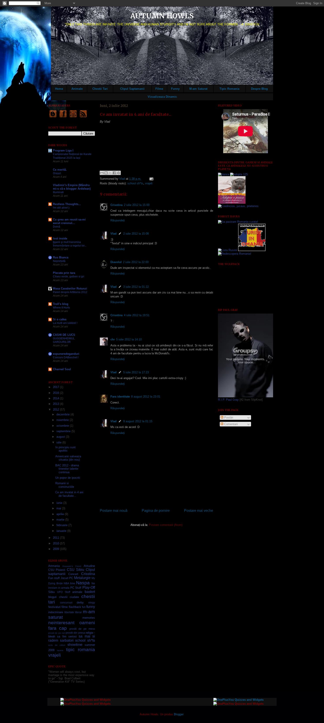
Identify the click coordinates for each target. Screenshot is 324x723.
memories (88, 617)
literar (78, 612)
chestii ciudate (69, 597)
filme (64, 607)
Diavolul (116, 262)
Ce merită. (60, 169)
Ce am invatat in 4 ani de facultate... (69, 494)
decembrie (63, 414)
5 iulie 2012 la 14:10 (129, 339)
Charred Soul (62, 369)
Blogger (178, 714)
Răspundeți (117, 220)
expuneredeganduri (66, 353)
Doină (56, 226)
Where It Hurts (61, 307)
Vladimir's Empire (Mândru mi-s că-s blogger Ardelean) (72, 186)
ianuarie (61, 530)
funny (90, 607)
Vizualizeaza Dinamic (162, 96)
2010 (56, 543)
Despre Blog (259, 88)
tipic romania (80, 649)
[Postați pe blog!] (106, 173)
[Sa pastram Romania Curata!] (238, 221)
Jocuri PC (67, 578)
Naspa (83, 582)
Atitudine (89, 566)
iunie (59, 502)
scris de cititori (56, 645)
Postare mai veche (198, 510)
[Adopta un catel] (238, 206)
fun (84, 606)
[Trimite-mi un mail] (73, 117)
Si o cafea (59, 319)
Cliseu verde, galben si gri (68, 276)
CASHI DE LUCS (64, 334)
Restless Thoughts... (67, 204)
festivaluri (54, 607)
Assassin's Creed (72, 566)
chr (112, 339)
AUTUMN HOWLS (162, 15)
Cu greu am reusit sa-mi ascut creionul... (69, 221)
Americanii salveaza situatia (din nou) (68, 458)
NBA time (69, 583)
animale (77, 592)
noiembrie (63, 420)
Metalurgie (82, 578)
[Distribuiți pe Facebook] (114, 173)
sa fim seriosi (67, 636)
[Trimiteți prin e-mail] (102, 173)
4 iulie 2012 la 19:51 (136, 315)
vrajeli (149, 183)
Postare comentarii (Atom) (165, 525)
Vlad (122, 178)
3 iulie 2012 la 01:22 (136, 286)
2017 (56, 387)
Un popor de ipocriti (67, 477)
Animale (77, 88)
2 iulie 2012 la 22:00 (136, 262)
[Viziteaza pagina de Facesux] (63, 117)
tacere (60, 650)
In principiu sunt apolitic (65, 449)
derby (80, 602)
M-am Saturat (198, 88)
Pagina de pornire (156, 510)
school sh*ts (135, 183)
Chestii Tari (100, 88)
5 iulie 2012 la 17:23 (136, 372)
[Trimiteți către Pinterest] (118, 173)
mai (59, 508)
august (61, 436)
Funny (175, 88)
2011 (56, 537)
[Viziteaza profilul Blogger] (53, 117)
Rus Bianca (60, 257)
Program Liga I (63, 150)
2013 (56, 403)
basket (90, 592)
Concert (73, 574)
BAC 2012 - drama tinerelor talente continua (67, 469)
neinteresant (61, 622)
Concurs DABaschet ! (65, 357)
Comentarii (230, 424)
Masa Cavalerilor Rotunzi (70, 288)
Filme (159, 88)
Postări (228, 417)
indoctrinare (55, 612)
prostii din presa (75, 632)
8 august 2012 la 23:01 (145, 396)
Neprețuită (59, 261)
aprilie (60, 514)
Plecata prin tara (64, 273)
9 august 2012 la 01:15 (137, 421)
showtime (74, 644)
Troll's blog (60, 304)
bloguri (52, 597)
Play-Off (88, 587)
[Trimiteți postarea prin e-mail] (150, 178)
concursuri (66, 602)
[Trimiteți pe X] (110, 173)
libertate (69, 612)
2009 (56, 549)
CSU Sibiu (75, 570)
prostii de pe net (56, 633)
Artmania (54, 566)
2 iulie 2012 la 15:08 (136, 233)
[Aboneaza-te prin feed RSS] (83, 117)
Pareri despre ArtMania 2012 (70, 292)
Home (59, 88)
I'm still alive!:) (61, 207)
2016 (56, 392)
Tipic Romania (229, 88)
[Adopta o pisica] (232, 202)
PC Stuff (76, 587)
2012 (56, 409)
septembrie (63, 431)
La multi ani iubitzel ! (65, 323)
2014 (56, 398)
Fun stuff (54, 578)
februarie (62, 525)
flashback (75, 607)
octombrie (63, 425)
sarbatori (67, 640)
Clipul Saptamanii (132, 88)
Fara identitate (120, 396)
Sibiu (51, 592)
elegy (91, 602)
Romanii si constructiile (64, 485)
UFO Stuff (63, 591)
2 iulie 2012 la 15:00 (136, 205)
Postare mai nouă (113, 510)
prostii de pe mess (82, 628)
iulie (59, 442)
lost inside (60, 238)
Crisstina (116, 205)
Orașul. (57, 173)
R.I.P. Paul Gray (228, 399)
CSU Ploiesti (56, 570)
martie (60, 519)
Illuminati (58, 192)
